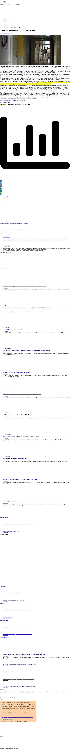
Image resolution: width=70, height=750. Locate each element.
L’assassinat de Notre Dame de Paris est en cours (11, 531)
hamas (35, 691)
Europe (24, 691)
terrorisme (16, 692)
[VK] (35, 186)
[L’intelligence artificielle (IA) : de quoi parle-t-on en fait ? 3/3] (7, 598)
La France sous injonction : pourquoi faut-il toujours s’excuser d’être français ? (20, 479)
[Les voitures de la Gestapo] (7, 615)
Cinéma (4, 22)
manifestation (54, 691)
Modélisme (4, 24)
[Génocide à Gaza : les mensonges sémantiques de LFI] (14, 455)
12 (9, 618)
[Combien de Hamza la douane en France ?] (14, 326)
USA (23, 692)
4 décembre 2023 (6, 618)
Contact (4, 2)
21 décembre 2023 (6, 610)
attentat (13, 691)
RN (12, 692)
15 (7, 593)
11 (7, 352)
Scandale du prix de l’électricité (10, 501)
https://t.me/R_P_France (5, 102)
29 (7, 532)
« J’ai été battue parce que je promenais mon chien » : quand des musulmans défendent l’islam (24, 654)
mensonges (59, 691)
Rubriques (4, 1)
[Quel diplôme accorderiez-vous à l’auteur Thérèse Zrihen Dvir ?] (14, 411)
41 (7, 503)
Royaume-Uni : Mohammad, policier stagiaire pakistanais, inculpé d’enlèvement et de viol (18, 679)
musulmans (65, 691)
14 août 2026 (5, 680)
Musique (4, 21)
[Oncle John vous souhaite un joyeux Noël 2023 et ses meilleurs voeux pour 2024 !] (7, 608)
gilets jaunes (30, 691)
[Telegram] (35, 187)
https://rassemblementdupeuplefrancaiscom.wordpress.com (12, 100)
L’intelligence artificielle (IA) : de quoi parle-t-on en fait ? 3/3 (13, 600)
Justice (47, 691)
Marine (57, 691)
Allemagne (6, 691)
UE (20, 692)
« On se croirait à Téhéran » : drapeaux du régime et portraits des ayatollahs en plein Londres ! (19, 686)
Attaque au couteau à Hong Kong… (9, 671)
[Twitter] (35, 182)
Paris (4, 692)
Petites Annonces (6, 25)
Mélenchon (1, 692)
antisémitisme (10, 691)
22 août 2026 (5, 288)
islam (44, 691)
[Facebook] (35, 180)
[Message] (35, 193)
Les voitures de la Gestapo (7, 617)
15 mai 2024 (2, 33)
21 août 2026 (5, 503)
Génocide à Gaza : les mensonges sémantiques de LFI (14, 458)
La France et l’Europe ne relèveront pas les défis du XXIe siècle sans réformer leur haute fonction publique (26, 350)
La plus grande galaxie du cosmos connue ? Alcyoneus (12, 592)
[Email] (35, 184)
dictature (19, 691)
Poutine (9, 692)
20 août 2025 (5, 601)
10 (9, 610)
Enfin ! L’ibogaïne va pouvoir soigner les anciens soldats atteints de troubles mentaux (22, 394)
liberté (49, 691)
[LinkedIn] (35, 191)
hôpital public (5, 197)
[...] (12, 290)
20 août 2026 (5, 656)
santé (3, 199)
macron (4, 198)
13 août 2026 (5, 687)
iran (42, 691)
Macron (11, 33)
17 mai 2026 (5, 635)
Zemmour (29, 692)
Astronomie (2, 586)
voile (27, 692)
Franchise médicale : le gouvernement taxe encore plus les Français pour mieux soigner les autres (24, 286)
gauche (28, 691)
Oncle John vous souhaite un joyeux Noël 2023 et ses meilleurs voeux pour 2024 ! (17, 609)
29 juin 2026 (5, 524)
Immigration (40, 691)
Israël (45, 691)
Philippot (6, 692)
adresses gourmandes (4, 620)
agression (1, 691)
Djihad (22, 691)
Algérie (4, 691)
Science (4, 23)
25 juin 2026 (5, 532)
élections (33, 692)
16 (7, 288)
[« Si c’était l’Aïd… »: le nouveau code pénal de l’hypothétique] (14, 369)
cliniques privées (5, 196)
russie (14, 692)
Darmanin (17, 691)
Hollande (37, 691)
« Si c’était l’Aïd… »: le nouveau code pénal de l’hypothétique (16, 372)
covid (14, 691)
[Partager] (35, 194)
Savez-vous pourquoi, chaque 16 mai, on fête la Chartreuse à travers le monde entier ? (17, 634)
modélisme (2, 603)
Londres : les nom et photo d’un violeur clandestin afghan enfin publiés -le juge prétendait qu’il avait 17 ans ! (27, 307)
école (31, 692)
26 (7, 672)
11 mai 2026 (5, 593)
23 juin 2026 (5, 627)
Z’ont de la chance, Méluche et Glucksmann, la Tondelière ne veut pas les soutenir (21, 436)
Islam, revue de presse (4, 637)
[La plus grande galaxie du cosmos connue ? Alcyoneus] (7, 591)
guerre (33, 691)
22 (7, 331)
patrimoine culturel (4, 517)
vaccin (25, 692)
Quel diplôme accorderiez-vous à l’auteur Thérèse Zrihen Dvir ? (17, 414)
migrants (62, 691)
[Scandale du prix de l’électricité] (14, 497)
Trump (19, 692)
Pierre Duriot (7, 33)
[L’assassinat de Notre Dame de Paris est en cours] (7, 529)
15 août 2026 (5, 672)
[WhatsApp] (35, 189)
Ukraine (22, 692)
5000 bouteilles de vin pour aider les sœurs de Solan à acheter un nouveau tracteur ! (17, 626)
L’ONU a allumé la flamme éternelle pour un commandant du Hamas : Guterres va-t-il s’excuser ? (19, 664)
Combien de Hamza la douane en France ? (12, 329)
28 (7, 656)
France (26, 691)
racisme (11, 692)
